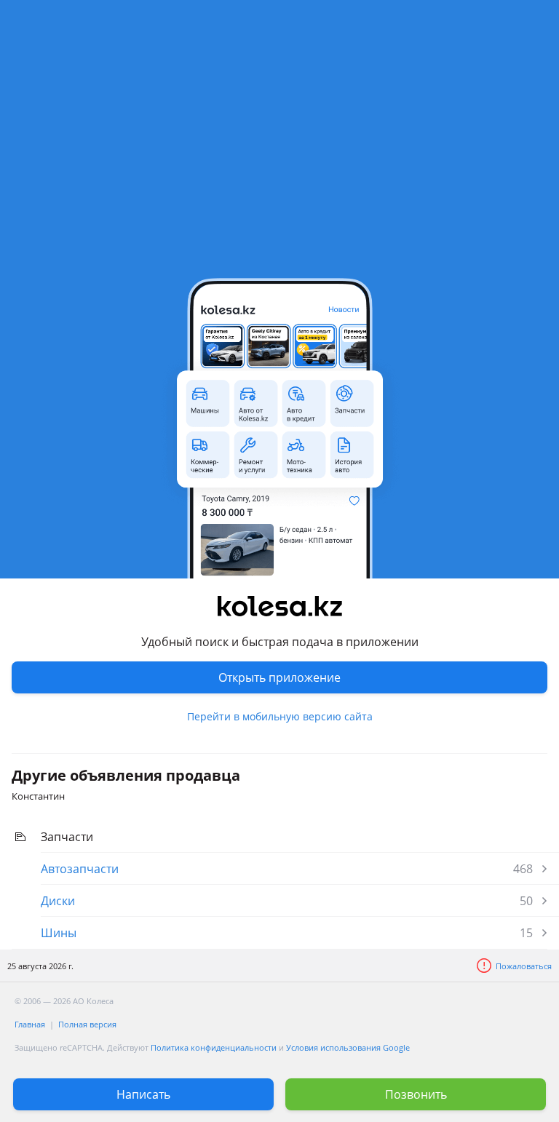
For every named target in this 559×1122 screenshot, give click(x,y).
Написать (143, 1094)
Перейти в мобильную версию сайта (280, 716)
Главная (30, 1024)
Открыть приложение (279, 677)
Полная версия (87, 1024)
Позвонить (416, 1094)
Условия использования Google (348, 1047)
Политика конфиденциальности (214, 1047)
